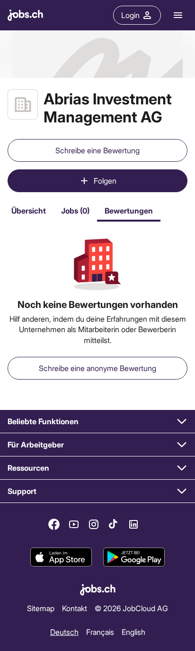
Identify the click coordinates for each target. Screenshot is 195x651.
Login (130, 14)
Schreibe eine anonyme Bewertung (97, 367)
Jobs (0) (75, 210)
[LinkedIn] (133, 524)
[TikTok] (113, 524)
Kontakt (74, 608)
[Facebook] (54, 524)
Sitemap (40, 608)
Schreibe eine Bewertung (97, 150)
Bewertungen (129, 210)
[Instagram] (94, 524)
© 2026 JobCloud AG (131, 608)
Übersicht (28, 210)
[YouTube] (74, 524)
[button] (97, 421)
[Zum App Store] (61, 557)
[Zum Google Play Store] (134, 557)
